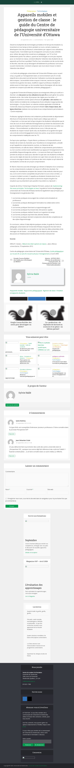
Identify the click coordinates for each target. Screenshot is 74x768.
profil (24, 726)
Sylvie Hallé (50, 40)
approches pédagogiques (33, 291)
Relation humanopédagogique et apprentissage (20, 376)
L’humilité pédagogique (56, 349)
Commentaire (10, 472)
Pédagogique (31, 11)
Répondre (11, 434)
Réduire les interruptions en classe (34, 244)
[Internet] (29, 699)
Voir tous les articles (12, 405)
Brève (21, 356)
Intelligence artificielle (58, 356)
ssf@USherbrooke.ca (29, 681)
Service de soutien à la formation (38, 765)
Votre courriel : (27, 738)
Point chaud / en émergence (59, 346)
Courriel (30, 489)
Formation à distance (25, 369)
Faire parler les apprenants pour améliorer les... (25, 361)
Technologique (42, 11)
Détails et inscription (31, 552)
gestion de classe (50, 291)
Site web (50, 489)
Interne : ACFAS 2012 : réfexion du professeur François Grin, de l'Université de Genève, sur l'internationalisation (51, 262)
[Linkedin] (25, 699)
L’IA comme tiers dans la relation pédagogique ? (53, 363)
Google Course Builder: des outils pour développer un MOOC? (23, 260)
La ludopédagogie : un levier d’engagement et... (59, 374)
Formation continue (57, 343)
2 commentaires (38, 40)
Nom (8, 489)
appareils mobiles (17, 291)
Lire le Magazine (30, 596)
